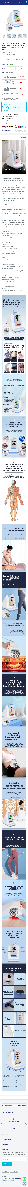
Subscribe (6, 1164)
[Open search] (19, 2)
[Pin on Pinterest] (19, 130)
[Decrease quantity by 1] (9, 68)
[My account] (22, 2)
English (5, 1171)
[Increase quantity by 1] (17, 68)
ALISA (3, 54)
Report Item (23, 137)
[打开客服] (24, 1183)
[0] (25, 2)
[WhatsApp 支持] (24, 1179)
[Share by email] (25, 130)
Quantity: (4, 68)
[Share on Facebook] (16, 130)
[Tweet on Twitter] (22, 130)
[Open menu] (2, 2)
